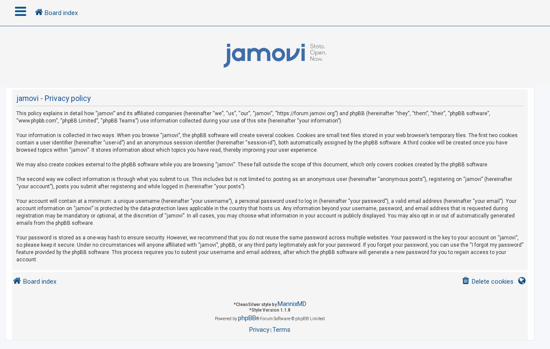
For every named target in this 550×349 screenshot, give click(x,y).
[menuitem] (487, 281)
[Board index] (275, 55)
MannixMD (292, 304)
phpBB (247, 318)
